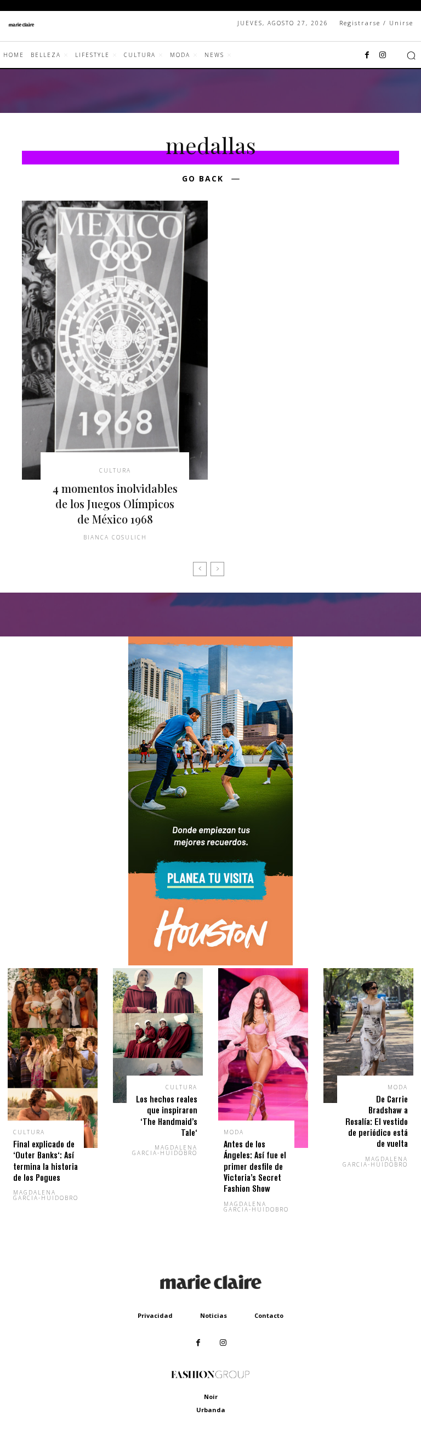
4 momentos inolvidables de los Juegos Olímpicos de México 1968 (115, 503)
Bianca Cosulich (115, 537)
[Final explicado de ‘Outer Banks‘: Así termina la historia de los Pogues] (53, 1058)
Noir (211, 1396)
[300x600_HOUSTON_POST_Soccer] (210, 962)
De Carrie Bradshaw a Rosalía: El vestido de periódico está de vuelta (376, 1121)
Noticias (213, 1315)
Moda (234, 1132)
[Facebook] (367, 55)
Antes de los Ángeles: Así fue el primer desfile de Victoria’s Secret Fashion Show (255, 1166)
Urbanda (210, 1410)
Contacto (268, 1315)
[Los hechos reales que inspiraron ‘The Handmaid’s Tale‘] (158, 1035)
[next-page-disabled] (217, 569)
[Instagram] (382, 55)
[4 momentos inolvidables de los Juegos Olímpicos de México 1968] (115, 340)
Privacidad (155, 1315)
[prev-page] (200, 569)
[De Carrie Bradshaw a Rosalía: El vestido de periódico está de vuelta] (368, 1035)
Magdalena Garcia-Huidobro (45, 1195)
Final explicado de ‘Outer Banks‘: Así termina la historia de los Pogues (45, 1160)
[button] (411, 55)
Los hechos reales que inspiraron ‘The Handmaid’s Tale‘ (166, 1115)
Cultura (115, 470)
